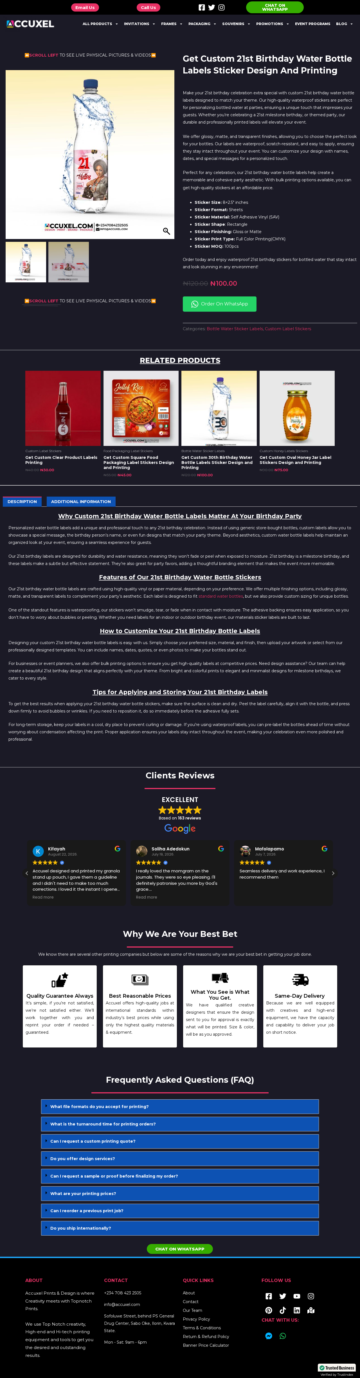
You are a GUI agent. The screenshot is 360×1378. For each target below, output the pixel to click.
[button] (167, 157)
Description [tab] (22, 501)
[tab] (180, 1107)
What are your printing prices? (83, 1193)
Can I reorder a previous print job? (86, 1210)
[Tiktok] (283, 1310)
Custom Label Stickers (288, 328)
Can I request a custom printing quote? (93, 1141)
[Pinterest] (269, 1310)
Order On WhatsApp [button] (224, 304)
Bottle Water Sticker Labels (235, 328)
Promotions (269, 24)
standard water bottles (221, 596)
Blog (341, 24)
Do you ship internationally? (80, 1228)
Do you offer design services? (82, 1158)
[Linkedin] (297, 1310)
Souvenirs (233, 24)
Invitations (136, 24)
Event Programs (312, 24)
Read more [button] (43, 897)
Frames (169, 24)
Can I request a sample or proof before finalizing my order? (114, 1176)
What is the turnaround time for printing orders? (103, 1124)
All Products (97, 24)
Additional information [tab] (81, 501)
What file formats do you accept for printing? (99, 1106)
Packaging (199, 24)
